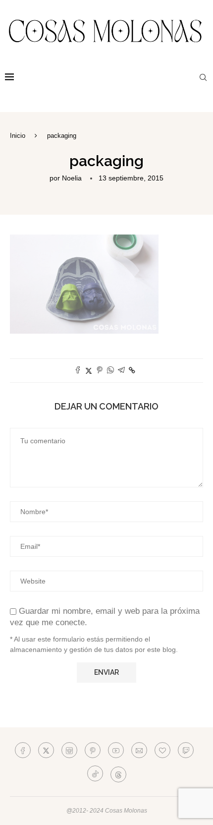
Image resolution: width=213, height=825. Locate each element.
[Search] (203, 77)
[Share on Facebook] (77, 370)
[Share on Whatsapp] (110, 370)
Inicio (17, 135)
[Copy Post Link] (132, 370)
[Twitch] (186, 750)
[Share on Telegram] (121, 370)
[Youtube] (116, 750)
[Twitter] (46, 750)
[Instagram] (69, 750)
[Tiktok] (95, 773)
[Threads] (118, 773)
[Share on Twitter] (88, 370)
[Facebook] (23, 750)
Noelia (72, 178)
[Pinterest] (93, 750)
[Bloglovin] (162, 750)
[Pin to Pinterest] (99, 370)
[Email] (139, 750)
